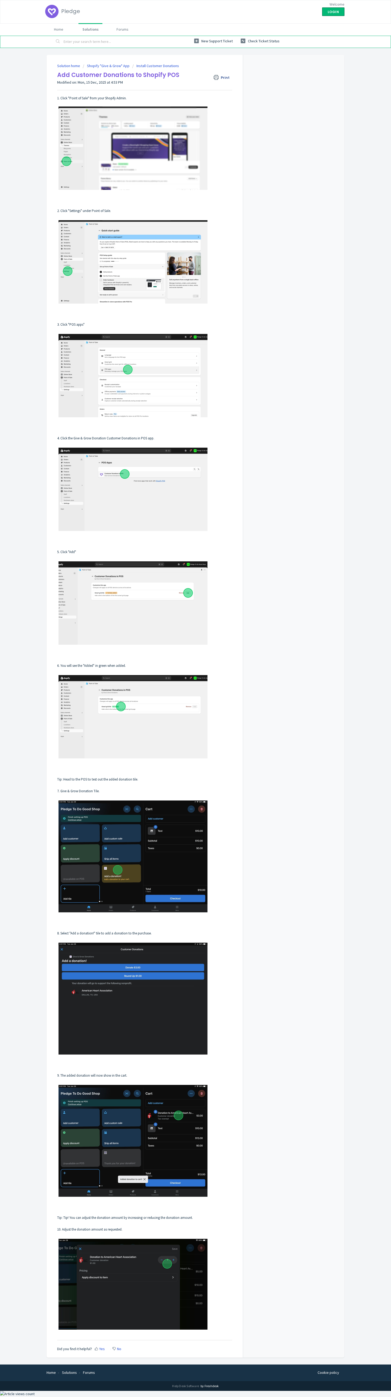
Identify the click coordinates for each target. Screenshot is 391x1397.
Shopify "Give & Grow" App (108, 65)
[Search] (58, 41)
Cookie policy (328, 1372)
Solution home (69, 65)
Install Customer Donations (157, 65)
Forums (122, 29)
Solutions (90, 29)
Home (58, 29)
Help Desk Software (185, 1386)
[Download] (185, 650)
